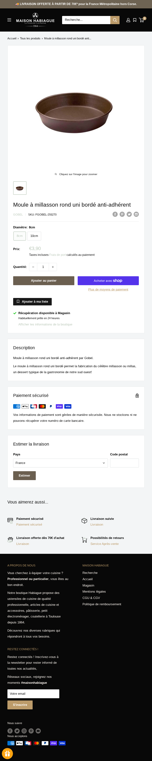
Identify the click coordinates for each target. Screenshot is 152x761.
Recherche (90, 573)
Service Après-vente (104, 544)
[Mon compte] (128, 20)
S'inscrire (20, 705)
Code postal (119, 454)
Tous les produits (30, 38)
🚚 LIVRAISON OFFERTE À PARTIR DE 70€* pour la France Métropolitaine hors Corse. (76, 4)
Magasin (88, 585)
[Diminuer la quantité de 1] (33, 267)
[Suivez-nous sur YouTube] (38, 730)
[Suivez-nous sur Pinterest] (31, 730)
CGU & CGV (91, 598)
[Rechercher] (115, 20)
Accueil (11, 38)
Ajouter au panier (44, 280)
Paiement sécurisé (29, 524)
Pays (16, 454)
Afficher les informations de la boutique (45, 324)
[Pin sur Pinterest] (122, 214)
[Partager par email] (136, 214)
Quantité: (20, 267)
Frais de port (57, 254)
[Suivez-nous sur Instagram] (24, 730)
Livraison (96, 524)
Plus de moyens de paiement (108, 289)
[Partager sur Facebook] (115, 214)
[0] (141, 20)
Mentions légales (94, 591)
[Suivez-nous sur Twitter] (17, 730)
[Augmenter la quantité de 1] (53, 267)
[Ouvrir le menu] (9, 19)
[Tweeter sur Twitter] (129, 214)
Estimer (24, 475)
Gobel (18, 214)
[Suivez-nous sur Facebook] (10, 730)
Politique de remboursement (101, 604)
